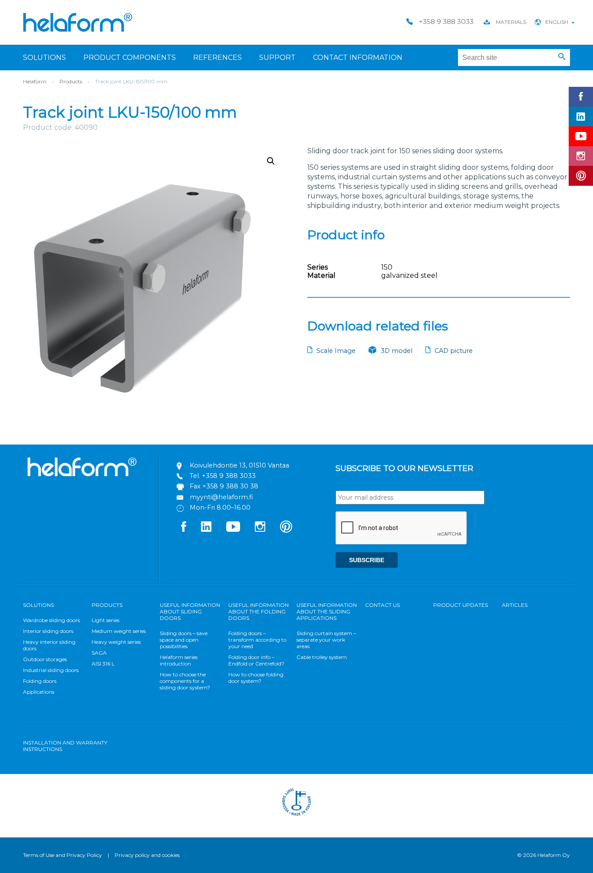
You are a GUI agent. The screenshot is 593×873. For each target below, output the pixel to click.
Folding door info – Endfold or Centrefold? (256, 660)
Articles (514, 605)
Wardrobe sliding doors (51, 620)
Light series (105, 620)
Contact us (382, 605)
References (217, 57)
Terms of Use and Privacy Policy (62, 855)
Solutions (44, 57)
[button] (562, 57)
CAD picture (454, 351)
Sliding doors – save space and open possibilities (184, 639)
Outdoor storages (45, 659)
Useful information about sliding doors (190, 611)
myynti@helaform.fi (221, 497)
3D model (396, 351)
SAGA (99, 652)
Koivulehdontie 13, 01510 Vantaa (239, 465)
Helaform (78, 22)
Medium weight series (119, 631)
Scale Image (336, 351)
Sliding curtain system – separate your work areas (326, 639)
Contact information (357, 57)
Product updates (460, 605)
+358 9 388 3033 (229, 476)
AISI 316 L (103, 663)
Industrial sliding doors (51, 670)
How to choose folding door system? (255, 677)
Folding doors (39, 681)
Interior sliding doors (48, 631)
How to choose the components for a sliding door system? (185, 681)
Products (70, 81)
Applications (38, 692)
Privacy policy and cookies (147, 855)
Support (277, 57)
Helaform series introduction (179, 660)
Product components (129, 57)
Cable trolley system (321, 657)
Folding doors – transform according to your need (257, 639)
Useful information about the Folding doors (258, 611)
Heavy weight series (116, 642)
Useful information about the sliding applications (326, 611)
